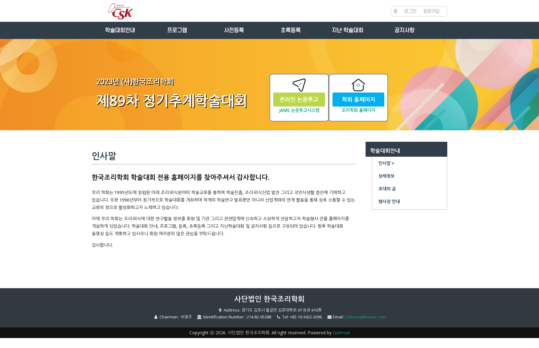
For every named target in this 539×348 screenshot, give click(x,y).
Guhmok (341, 333)
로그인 (410, 11)
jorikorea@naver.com (365, 317)
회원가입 (431, 11)
